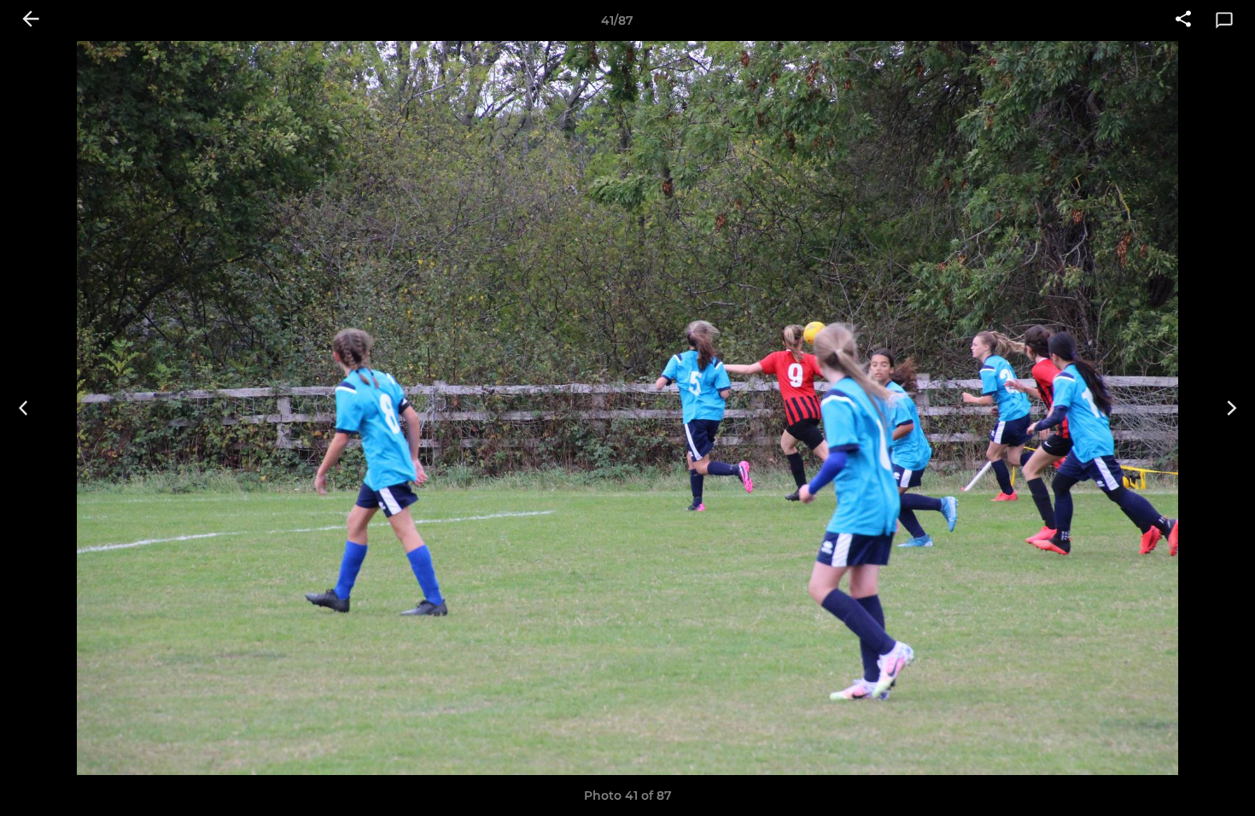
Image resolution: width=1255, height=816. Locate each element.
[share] (1183, 20)
